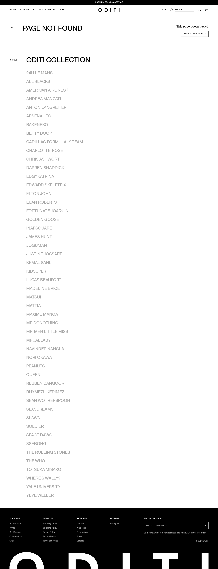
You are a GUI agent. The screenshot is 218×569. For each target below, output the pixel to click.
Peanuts (35, 365)
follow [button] (114, 518)
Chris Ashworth (44, 159)
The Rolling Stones (48, 452)
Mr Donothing (42, 322)
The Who (35, 460)
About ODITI (15, 523)
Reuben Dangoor (45, 383)
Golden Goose (42, 219)
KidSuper (36, 271)
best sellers (27, 10)
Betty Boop (39, 133)
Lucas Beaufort (43, 279)
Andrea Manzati (43, 98)
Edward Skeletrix (46, 184)
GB (162, 10)
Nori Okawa (39, 357)
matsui (33, 297)
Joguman (36, 245)
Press (79, 536)
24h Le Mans (39, 72)
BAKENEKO (37, 124)
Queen (33, 374)
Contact (80, 523)
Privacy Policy (49, 536)
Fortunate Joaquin (47, 210)
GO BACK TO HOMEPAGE (194, 34)
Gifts (11, 541)
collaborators (46, 10)
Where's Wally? (43, 478)
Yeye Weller (40, 495)
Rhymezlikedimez (45, 391)
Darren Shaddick (45, 167)
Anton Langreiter (46, 107)
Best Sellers (14, 532)
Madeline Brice (43, 288)
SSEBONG (36, 443)
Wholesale (81, 528)
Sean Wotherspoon (48, 400)
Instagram (114, 523)
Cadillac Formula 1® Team (54, 141)
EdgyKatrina (40, 176)
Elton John (38, 193)
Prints (12, 528)
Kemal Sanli (39, 262)
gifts (62, 10)
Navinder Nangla (45, 348)
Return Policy (49, 532)
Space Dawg (39, 434)
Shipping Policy (50, 528)
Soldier (35, 426)
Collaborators (15, 536)
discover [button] (14, 518)
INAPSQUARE (39, 228)
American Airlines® (47, 90)
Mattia (33, 305)
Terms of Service (50, 541)
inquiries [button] (82, 518)
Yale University (43, 486)
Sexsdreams (40, 409)
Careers (80, 541)
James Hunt (39, 236)
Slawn (33, 417)
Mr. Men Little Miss (47, 331)
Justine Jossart (44, 253)
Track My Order (50, 523)
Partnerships (82, 532)
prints (13, 10)
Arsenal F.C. (39, 115)
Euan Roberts (41, 202)
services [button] (48, 518)
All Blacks (38, 81)
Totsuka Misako (43, 469)
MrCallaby (38, 340)
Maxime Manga (42, 314)
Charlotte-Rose (44, 150)
